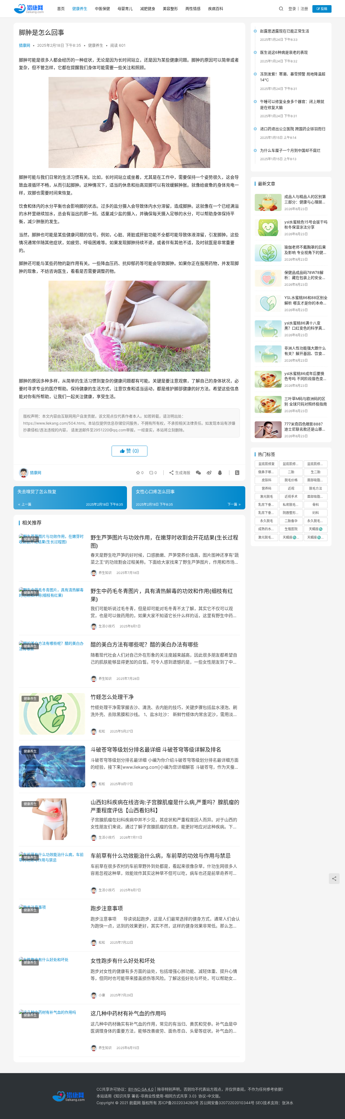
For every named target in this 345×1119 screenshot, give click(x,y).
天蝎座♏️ (316, 529)
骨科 (315, 505)
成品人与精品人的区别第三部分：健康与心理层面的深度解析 (305, 201)
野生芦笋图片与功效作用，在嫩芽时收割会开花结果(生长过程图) (164, 542)
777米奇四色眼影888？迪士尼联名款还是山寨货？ (304, 429)
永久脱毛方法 (317, 521)
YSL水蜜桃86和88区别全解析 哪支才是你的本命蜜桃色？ (305, 302)
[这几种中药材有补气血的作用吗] (52, 1030)
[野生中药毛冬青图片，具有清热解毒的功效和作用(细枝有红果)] (52, 608)
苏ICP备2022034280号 (178, 1102)
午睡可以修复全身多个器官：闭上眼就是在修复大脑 (292, 104)
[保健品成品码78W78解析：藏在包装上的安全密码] (268, 278)
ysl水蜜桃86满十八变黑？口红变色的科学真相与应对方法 (305, 328)
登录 (292, 8)
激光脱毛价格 (268, 537)
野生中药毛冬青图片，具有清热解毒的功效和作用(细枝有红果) (162, 595)
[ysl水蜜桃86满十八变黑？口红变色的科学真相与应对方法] (268, 328)
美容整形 (170, 8)
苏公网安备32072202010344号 (227, 1102)
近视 (291, 488)
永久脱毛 (266, 521)
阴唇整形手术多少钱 (293, 513)
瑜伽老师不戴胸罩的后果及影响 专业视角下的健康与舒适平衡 (305, 252)
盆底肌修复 (266, 464)
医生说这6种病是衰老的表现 (284, 52)
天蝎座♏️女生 (293, 537)
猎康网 (24, 45)
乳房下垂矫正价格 (268, 505)
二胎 (291, 472)
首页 (61, 8)
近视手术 (291, 497)
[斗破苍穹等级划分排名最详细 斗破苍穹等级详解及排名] (52, 766)
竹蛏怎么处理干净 (112, 697)
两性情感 (193, 8)
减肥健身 (147, 8)
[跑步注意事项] (52, 925)
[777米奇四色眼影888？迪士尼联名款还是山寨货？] (268, 429)
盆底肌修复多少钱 (317, 464)
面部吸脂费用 (317, 480)
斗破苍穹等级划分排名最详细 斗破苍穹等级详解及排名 (156, 750)
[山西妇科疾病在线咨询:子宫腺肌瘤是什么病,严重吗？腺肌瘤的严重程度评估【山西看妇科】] (52, 819)
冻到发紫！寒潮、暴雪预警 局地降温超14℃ (292, 77)
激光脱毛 (266, 497)
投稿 (323, 9)
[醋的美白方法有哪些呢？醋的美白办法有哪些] (52, 661)
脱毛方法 (315, 488)
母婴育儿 (125, 8)
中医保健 (102, 8)
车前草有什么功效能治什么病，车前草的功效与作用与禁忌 (161, 856)
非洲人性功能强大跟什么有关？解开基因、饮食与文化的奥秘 (305, 353)
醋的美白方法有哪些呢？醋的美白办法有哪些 (144, 644)
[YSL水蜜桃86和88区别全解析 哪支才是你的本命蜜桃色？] (268, 303)
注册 (304, 8)
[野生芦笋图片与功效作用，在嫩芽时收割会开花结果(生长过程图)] (52, 554)
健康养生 (79, 8)
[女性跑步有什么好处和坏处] (52, 978)
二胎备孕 (291, 521)
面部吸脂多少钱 (317, 497)
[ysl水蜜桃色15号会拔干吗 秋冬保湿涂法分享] (268, 227)
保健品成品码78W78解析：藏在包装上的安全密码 (305, 277)
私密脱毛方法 (292, 505)
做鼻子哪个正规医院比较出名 (268, 472)
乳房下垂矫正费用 (268, 513)
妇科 (315, 513)
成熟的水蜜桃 (268, 529)
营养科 (266, 488)
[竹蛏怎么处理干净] (52, 714)
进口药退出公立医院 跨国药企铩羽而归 (292, 128)
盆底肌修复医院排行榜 (293, 464)
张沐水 (287, 1102)
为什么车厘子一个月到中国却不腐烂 (290, 150)
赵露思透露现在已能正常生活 (284, 31)
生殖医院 (291, 529)
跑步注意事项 (107, 908)
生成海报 (182, 472)
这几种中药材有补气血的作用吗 (128, 1013)
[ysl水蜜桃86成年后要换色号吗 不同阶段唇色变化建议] (268, 379)
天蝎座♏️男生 (317, 537)
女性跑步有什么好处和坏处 (123, 961)
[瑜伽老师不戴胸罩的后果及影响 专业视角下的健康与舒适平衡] (268, 252)
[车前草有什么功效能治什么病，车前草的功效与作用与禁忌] (52, 872)
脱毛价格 (291, 480)
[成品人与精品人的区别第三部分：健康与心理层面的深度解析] (268, 202)
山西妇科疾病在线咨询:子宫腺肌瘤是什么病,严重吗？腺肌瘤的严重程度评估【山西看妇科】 (165, 806)
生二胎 (315, 472)
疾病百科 (215, 8)
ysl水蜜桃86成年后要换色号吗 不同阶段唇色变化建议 (305, 378)
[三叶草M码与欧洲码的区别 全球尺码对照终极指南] (268, 404)
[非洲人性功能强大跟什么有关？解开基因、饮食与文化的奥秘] (268, 353)
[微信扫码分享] (198, 473)
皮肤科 (266, 480)
